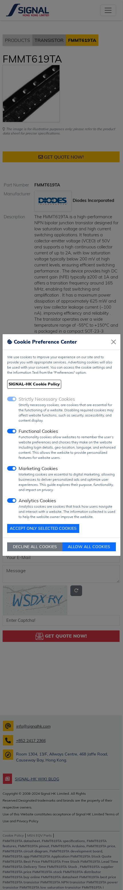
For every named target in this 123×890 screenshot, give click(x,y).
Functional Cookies (38, 431)
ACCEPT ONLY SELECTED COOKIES (43, 528)
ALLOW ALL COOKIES (89, 546)
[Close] (113, 341)
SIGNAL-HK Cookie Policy (34, 384)
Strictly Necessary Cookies (47, 399)
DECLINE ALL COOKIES (35, 546)
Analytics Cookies (37, 500)
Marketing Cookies (38, 468)
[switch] (11, 431)
